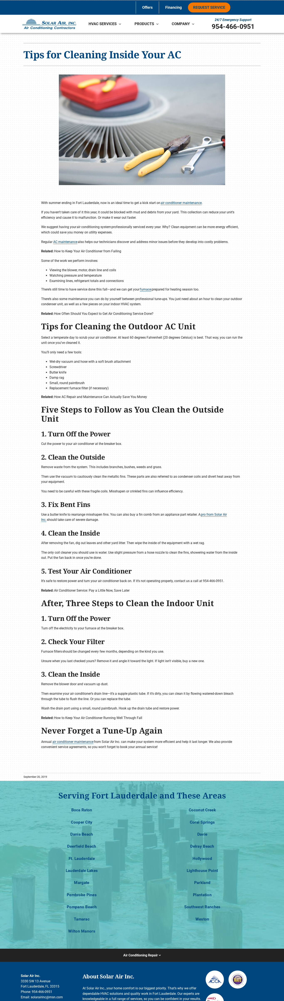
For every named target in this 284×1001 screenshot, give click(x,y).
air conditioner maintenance (181, 203)
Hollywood (202, 858)
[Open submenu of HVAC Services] (121, 24)
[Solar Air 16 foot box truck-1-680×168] (49, 18)
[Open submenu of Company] (194, 24)
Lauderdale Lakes (82, 870)
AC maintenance (65, 242)
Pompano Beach (82, 907)
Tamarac (82, 919)
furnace (145, 289)
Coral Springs (202, 822)
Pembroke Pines (82, 894)
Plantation (202, 894)
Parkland (202, 882)
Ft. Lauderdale (82, 858)
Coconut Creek (202, 810)
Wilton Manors (81, 931)
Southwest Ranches (202, 907)
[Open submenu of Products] (158, 24)
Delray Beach (202, 846)
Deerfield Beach (81, 846)
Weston (202, 919)
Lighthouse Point (202, 870)
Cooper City (81, 822)
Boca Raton (81, 810)
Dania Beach (81, 834)
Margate (81, 882)
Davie (202, 834)
